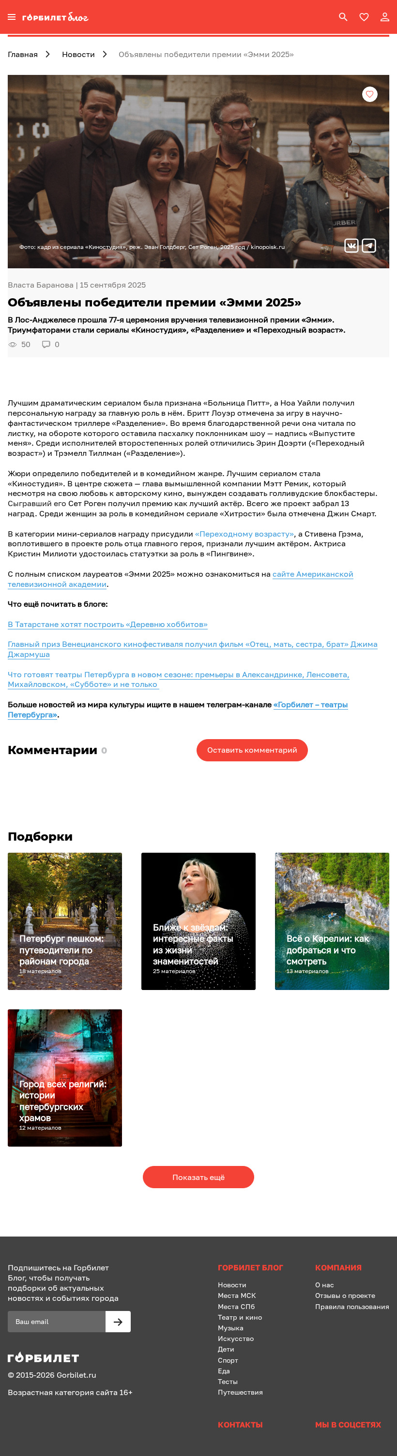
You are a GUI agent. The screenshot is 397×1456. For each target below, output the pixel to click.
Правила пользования (352, 1306)
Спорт (228, 1360)
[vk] (351, 247)
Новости (232, 1285)
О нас (324, 1285)
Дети (226, 1349)
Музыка (231, 1328)
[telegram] (369, 247)
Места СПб (236, 1306)
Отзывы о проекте (345, 1295)
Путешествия (240, 1392)
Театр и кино (240, 1317)
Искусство (236, 1338)
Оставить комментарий (252, 750)
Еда (224, 1371)
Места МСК (237, 1295)
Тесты (228, 1381)
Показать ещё (198, 1177)
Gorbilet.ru (76, 1375)
